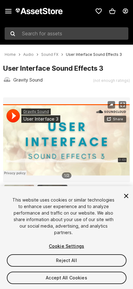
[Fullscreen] (122, 105)
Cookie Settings (66, 246)
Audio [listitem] (28, 54)
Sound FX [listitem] (49, 54)
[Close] (126, 196)
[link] (98, 11)
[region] (66, 140)
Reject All (66, 260)
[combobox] (66, 33)
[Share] (111, 105)
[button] (112, 11)
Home (10, 54)
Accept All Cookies (66, 277)
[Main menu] (8, 11)
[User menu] (125, 11)
